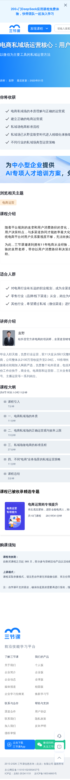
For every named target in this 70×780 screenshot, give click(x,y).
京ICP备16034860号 (45, 773)
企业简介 (10, 672)
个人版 (39, 665)
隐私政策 (40, 718)
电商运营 (8, 202)
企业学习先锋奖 (14, 694)
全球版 (39, 679)
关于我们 (10, 665)
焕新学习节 (42, 694)
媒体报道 (10, 686)
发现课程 (36, 28)
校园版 (39, 686)
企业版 (39, 672)
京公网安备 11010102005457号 (22, 769)
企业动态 (10, 679)
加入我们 (10, 726)
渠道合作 (10, 711)
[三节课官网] (14, 28)
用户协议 (40, 711)
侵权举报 (10, 733)
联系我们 (10, 718)
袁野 (21, 332)
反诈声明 (40, 726)
